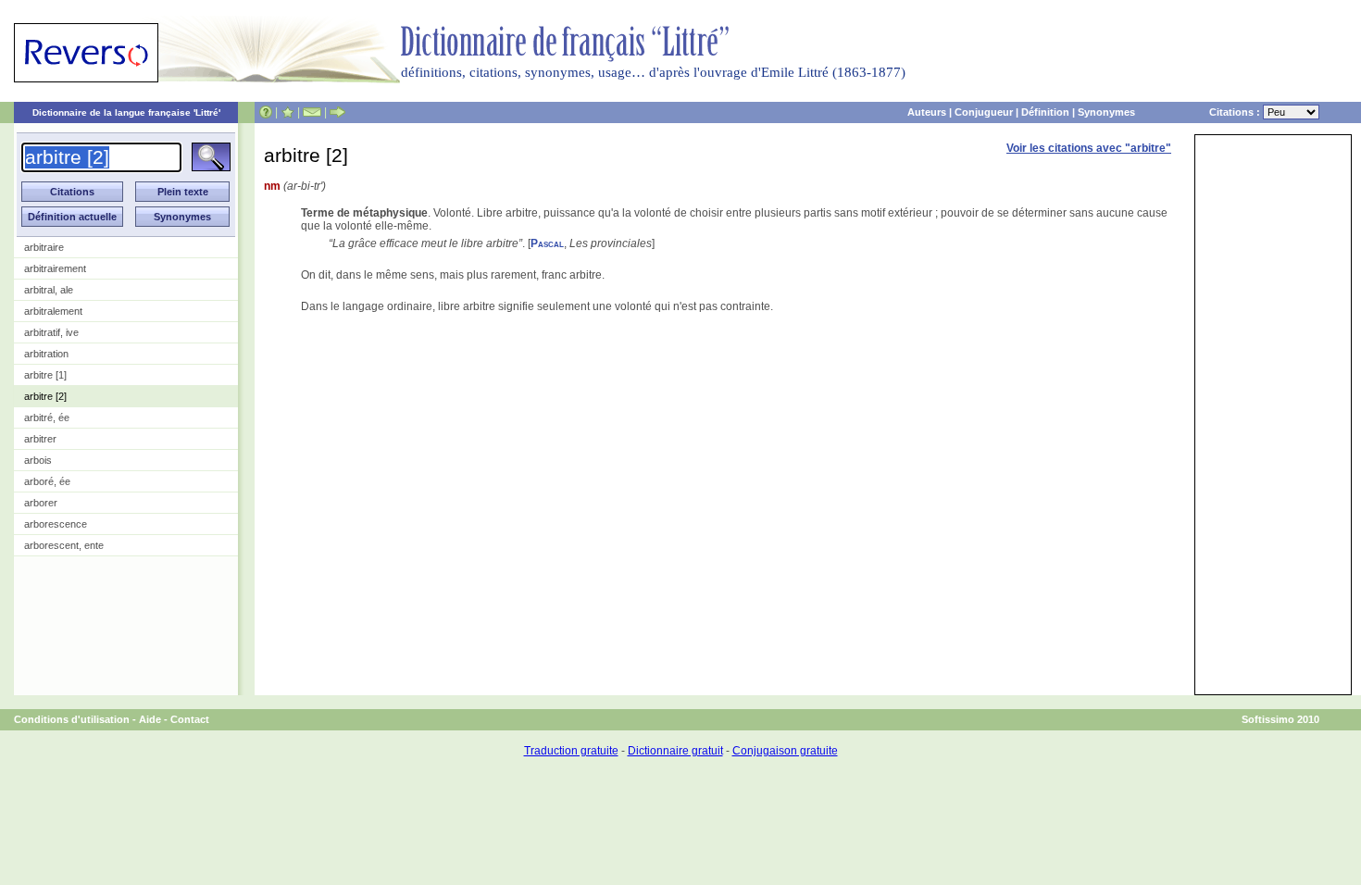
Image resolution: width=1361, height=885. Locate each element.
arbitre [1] (45, 374)
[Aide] (265, 112)
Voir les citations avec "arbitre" (1088, 148)
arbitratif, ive (51, 332)
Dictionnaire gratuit (675, 750)
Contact (189, 719)
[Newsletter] (312, 112)
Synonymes (1106, 112)
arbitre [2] (45, 396)
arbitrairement (55, 268)
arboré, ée (47, 481)
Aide (150, 719)
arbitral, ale (48, 289)
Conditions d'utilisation (72, 719)
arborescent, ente (64, 545)
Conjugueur (984, 112)
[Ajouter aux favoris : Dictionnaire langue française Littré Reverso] (287, 112)
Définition (1045, 112)
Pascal (547, 243)
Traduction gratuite (571, 750)
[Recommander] (337, 112)
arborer (40, 502)
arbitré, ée (46, 417)
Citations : (1236, 112)
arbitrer (40, 438)
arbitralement (53, 311)
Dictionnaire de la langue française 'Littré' (126, 112)
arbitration (46, 353)
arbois (38, 460)
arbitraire (44, 247)
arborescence (55, 524)
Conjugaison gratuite (785, 750)
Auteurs (926, 112)
